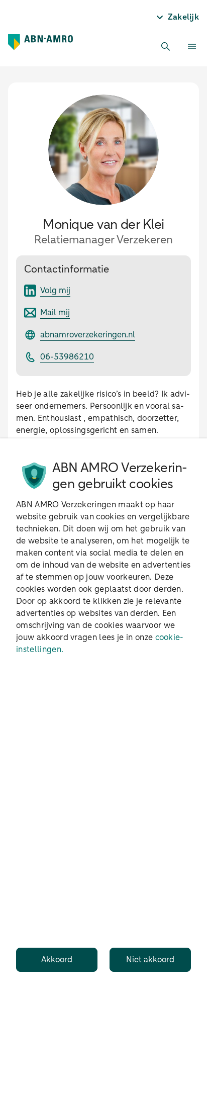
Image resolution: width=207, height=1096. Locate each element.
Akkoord (56, 960)
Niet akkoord (150, 960)
